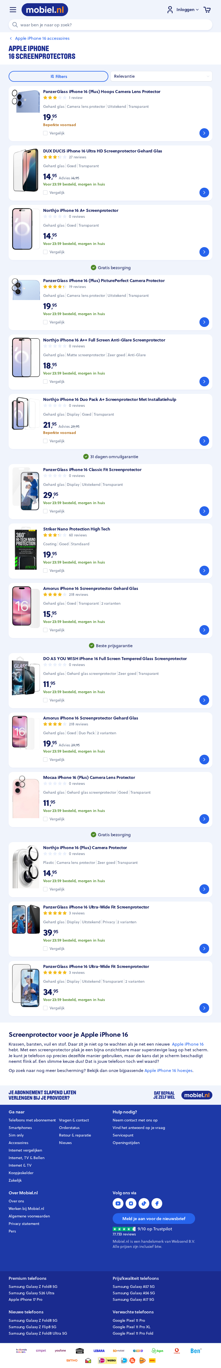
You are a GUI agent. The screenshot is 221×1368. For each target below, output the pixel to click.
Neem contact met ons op (135, 1120)
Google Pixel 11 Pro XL (131, 1327)
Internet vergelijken (25, 1150)
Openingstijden (126, 1142)
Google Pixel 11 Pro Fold (133, 1333)
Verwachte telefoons (133, 1312)
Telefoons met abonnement (32, 1120)
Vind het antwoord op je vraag (139, 1127)
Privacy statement (24, 1223)
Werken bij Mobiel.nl (26, 1208)
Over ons (16, 1201)
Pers (12, 1231)
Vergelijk (57, 133)
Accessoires (18, 1142)
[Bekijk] (204, 133)
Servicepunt (123, 1135)
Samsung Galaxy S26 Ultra (31, 1293)
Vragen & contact (74, 1120)
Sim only (16, 1135)
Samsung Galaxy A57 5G (134, 1286)
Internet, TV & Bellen (26, 1157)
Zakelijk (15, 1180)
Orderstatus (69, 1127)
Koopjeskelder (21, 1172)
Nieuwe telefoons (26, 1312)
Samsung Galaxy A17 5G (133, 1299)
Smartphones (20, 1127)
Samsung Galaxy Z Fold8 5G (33, 1286)
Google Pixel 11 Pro (129, 1320)
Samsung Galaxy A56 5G (134, 1293)
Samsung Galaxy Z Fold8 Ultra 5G (38, 1333)
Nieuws (65, 1142)
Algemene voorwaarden (29, 1216)
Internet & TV (20, 1165)
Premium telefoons (27, 1278)
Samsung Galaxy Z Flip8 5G (32, 1327)
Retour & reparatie (75, 1135)
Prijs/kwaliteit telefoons (136, 1278)
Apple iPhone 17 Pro (25, 1299)
